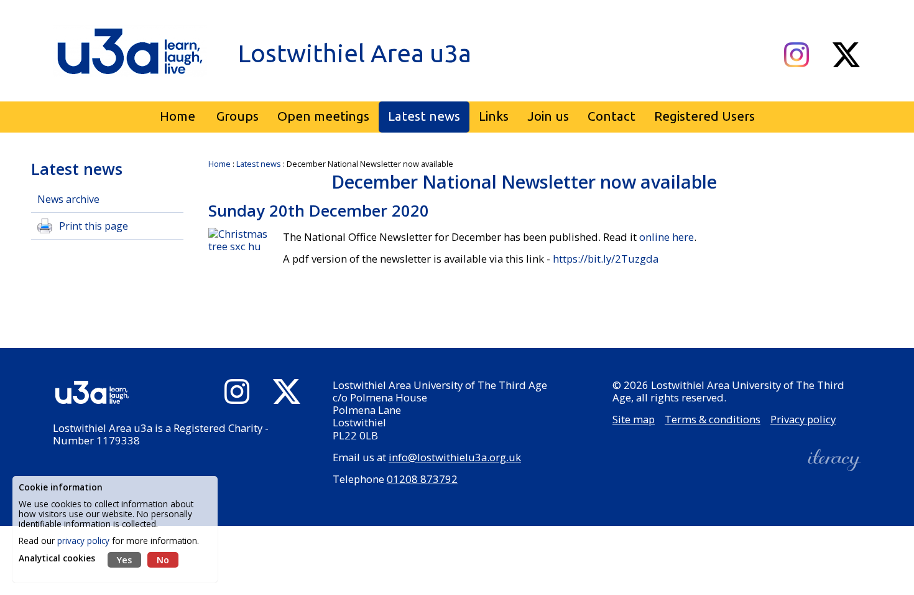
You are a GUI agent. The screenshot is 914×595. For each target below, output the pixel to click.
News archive (68, 199)
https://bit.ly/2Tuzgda (604, 258)
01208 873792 (422, 479)
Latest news (258, 163)
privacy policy (83, 540)
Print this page (93, 226)
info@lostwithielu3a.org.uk (455, 457)
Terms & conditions (712, 419)
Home (219, 163)
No (163, 560)
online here (666, 237)
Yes (124, 560)
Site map (633, 419)
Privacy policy (803, 419)
